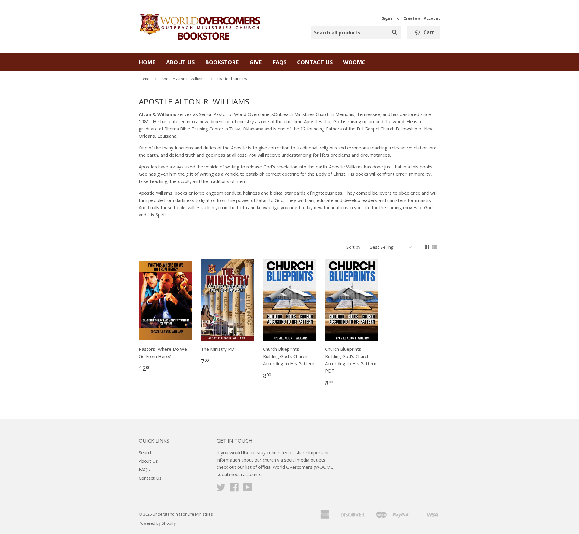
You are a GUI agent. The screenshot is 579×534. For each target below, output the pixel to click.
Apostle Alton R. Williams (183, 79)
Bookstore (222, 62)
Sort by (353, 247)
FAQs (279, 62)
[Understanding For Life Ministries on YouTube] (247, 489)
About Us (180, 62)
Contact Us (315, 62)
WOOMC (354, 62)
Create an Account (421, 18)
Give (255, 62)
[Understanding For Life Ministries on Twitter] (221, 489)
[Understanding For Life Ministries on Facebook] (234, 489)
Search (146, 452)
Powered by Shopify (157, 523)
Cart (428, 32)
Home (147, 62)
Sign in (388, 18)
